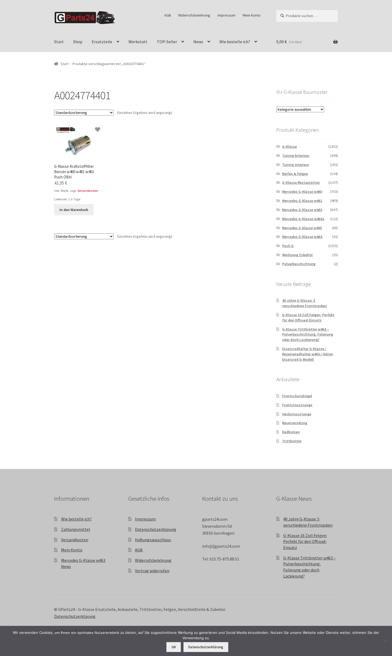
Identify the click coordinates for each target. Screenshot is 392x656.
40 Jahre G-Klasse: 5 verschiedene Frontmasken (304, 303)
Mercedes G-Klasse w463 (302, 209)
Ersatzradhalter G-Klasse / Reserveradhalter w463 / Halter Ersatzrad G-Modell (307, 354)
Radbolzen (291, 432)
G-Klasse (289, 146)
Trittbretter (292, 441)
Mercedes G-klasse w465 (302, 227)
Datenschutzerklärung (155, 529)
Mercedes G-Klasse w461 (302, 200)
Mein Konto (252, 15)
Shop (77, 41)
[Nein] (385, 640)
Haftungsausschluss (153, 539)
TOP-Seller (167, 41)
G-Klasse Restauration (301, 182)
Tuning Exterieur (295, 155)
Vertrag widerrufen (152, 570)
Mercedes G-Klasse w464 (302, 236)
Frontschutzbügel (297, 395)
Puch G (288, 245)
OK (173, 647)
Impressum (226, 15)
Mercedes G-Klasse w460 (302, 191)
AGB (167, 15)
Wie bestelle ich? (234, 41)
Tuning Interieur (295, 164)
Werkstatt (138, 41)
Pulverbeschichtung (298, 263)
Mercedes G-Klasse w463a (303, 218)
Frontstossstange (297, 405)
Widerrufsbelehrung (194, 15)
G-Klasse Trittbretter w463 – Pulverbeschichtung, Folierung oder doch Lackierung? (307, 334)
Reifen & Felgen (295, 173)
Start (59, 41)
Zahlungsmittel (75, 529)
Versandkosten (87, 191)
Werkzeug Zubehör (297, 254)
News (198, 41)
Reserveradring (294, 422)
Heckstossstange (296, 414)
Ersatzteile (102, 41)
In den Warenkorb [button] (73, 209)
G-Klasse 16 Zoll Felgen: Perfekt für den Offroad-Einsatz (308, 317)
